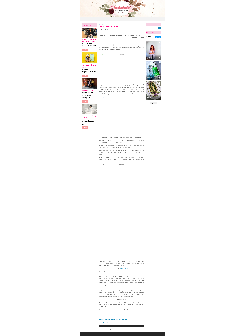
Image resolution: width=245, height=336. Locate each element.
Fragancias (144, 18)
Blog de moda (103, 319)
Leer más (85, 49)
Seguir (159, 37)
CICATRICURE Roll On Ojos (104, 322)
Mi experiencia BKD (140, 322)
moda (112, 319)
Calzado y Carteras (104, 18)
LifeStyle (131, 18)
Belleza (89, 18)
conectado (108, 329)
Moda (95, 18)
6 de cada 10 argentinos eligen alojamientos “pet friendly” (89, 65)
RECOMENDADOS (87, 25)
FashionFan (120, 334)
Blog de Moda (108, 29)
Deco (125, 18)
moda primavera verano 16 (120, 319)
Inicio (83, 18)
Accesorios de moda (116, 18)
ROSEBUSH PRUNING (88, 90)
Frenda (108, 319)
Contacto (152, 18)
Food (137, 18)
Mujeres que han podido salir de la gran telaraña (89, 40)
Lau (102, 29)
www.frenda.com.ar (124, 268)
